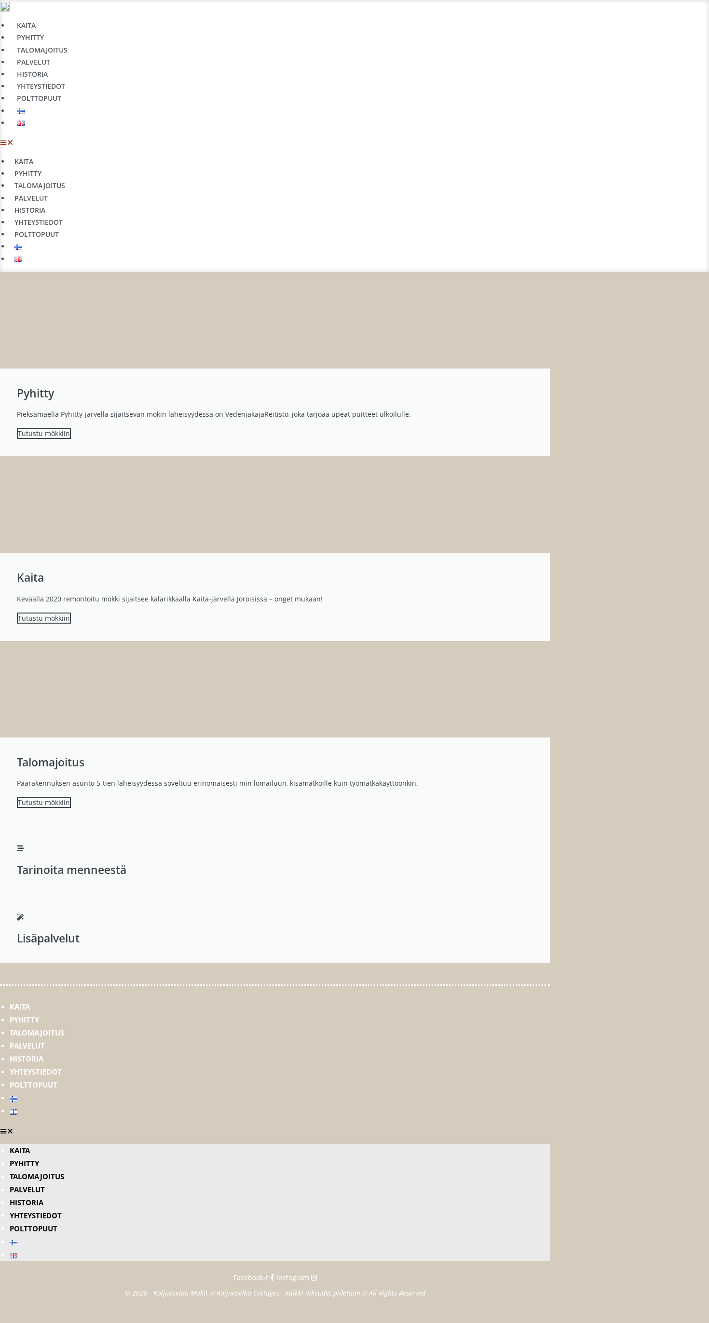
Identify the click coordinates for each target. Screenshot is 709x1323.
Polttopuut (39, 98)
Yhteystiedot (41, 86)
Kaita (26, 25)
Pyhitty (30, 37)
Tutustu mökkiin (44, 433)
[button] (212, 142)
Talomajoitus (42, 50)
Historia (32, 74)
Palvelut (33, 62)
